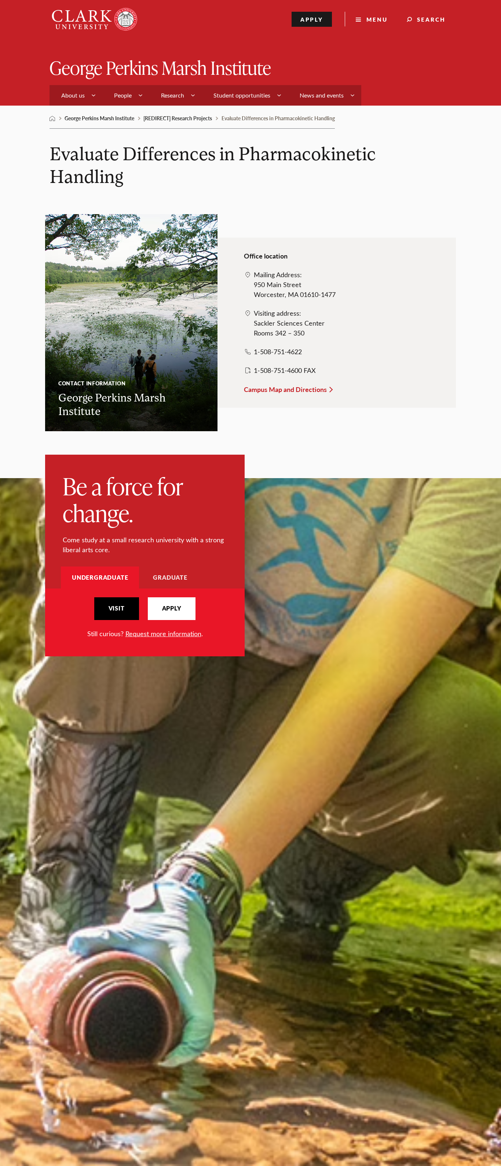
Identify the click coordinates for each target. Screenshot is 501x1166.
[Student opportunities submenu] (279, 95)
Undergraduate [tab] (100, 577)
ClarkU (52, 118)
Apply (311, 19)
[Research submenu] (193, 95)
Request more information (163, 633)
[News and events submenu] (352, 95)
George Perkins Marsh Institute (160, 67)
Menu (377, 19)
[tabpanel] (145, 618)
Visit (117, 608)
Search (431, 19)
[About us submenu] (93, 95)
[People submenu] (140, 95)
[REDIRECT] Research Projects (177, 118)
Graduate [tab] (170, 577)
